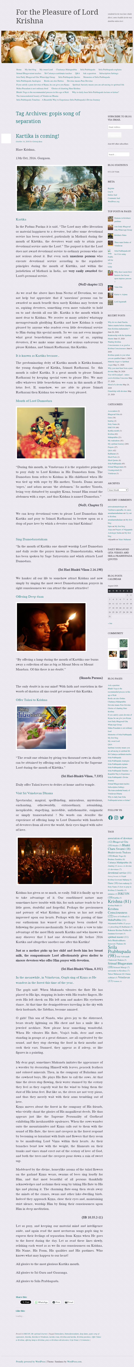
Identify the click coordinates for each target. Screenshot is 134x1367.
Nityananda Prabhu (117, 923)
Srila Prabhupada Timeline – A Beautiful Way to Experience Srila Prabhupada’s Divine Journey (58, 99)
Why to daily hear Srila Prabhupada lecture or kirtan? (95, 92)
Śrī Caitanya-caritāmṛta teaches (58, 73)
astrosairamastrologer (116, 506)
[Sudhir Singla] (123, 653)
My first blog (30, 69)
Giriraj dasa (37, 141)
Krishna (111, 434)
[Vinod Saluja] (113, 653)
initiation (112, 894)
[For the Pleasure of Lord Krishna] (67, 47)
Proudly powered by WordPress (30, 1361)
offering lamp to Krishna (34, 1340)
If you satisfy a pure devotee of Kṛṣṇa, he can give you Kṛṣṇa (42, 84)
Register (111, 188)
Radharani (112, 453)
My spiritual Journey (39, 1333)
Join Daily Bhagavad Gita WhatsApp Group (35, 77)
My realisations (114, 440)
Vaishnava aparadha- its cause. (119, 509)
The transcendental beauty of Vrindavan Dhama (37, 95)
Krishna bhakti (115, 905)
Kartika (28, 1336)
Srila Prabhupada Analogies (28, 80)
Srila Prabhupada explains (110, 69)
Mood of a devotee (115, 384)
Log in (110, 191)
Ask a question (89, 73)
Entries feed (112, 194)
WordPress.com (74, 1361)
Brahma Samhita (116, 859)
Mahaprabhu (113, 437)
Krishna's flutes (120, 235)
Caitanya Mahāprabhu (120, 862)
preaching (115, 926)
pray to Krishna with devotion (57, 1340)
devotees (116, 869)
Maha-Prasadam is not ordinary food (32, 88)
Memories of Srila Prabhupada (96, 77)
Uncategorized (113, 470)
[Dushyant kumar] (123, 664)
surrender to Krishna (119, 970)
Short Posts (112, 457)
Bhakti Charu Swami (119, 847)
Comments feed (114, 198)
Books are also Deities (54, 80)
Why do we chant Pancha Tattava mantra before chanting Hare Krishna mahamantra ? (119, 325)
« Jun (110, 623)
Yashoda (117, 981)
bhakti (117, 845)
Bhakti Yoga (119, 855)
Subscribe (114, 135)
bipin (110, 526)
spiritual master (118, 937)
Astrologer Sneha (114, 532)
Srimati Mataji (121, 967)
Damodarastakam (72, 1333)
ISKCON (26, 1333)
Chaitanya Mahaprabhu (66, 69)
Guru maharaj (125, 883)
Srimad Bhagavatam (115, 466)
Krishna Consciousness (117, 912)
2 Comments (84, 1340)
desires (121, 866)
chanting (112, 866)
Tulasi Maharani (124, 539)
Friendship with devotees (117, 391)
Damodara (59, 1333)
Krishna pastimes (84, 1336)
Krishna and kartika (68, 1336)
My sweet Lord (46, 69)
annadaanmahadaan (115, 513)
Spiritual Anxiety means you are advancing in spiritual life (98, 84)
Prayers (111, 447)
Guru (110, 417)
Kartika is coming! (37, 136)
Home (19, 69)
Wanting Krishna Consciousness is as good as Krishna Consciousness (119, 345)
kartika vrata (54, 1336)
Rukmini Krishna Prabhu (119, 930)
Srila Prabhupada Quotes (69, 77)
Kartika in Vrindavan (40, 1336)
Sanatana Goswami (117, 933)
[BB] (123, 642)
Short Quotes (113, 460)
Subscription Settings (108, 73)
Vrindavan (112, 473)
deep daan (84, 1333)
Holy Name (112, 424)
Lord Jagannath (120, 301)
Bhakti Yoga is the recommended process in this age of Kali (42, 92)
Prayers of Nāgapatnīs (124, 529)
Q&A (77, 73)
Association (112, 411)
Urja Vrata (74, 1340)
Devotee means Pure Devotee (80, 80)
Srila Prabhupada (87, 69)
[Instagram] (116, 817)
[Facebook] (110, 817)
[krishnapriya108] (113, 664)
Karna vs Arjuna (120, 294)
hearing (111, 420)
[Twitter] (122, 817)
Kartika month (113, 430)
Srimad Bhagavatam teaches (28, 73)
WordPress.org (113, 201)
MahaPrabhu (117, 920)
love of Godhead (122, 916)
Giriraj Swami (114, 876)
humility (121, 890)
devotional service (119, 872)
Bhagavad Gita (113, 414)
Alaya (110, 529)
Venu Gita (118, 287)
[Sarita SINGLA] (113, 642)
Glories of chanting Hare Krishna (65, 88)
